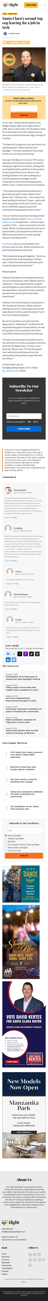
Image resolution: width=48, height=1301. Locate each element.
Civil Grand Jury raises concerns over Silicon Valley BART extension (26, 754)
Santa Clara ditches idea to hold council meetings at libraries (22, 731)
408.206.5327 (7, 1229)
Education (6, 1263)
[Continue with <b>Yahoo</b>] (25, 654)
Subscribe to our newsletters (14, 1240)
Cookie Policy (17, 1279)
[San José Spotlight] (10, 4)
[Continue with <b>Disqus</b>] (14, 659)
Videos (4, 1274)
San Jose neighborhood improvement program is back (21, 699)
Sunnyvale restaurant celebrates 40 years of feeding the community (24, 710)
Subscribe (31, 5)
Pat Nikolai (7, 244)
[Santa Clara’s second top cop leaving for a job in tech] (24, 64)
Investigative (7, 1268)
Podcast (5, 1271)
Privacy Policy (8, 1279)
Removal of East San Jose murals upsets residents (23, 768)
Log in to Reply (11, 517)
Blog (4, 14)
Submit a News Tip (10, 1237)
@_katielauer (9, 371)
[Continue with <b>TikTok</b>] (31, 654)
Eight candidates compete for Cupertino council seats (21, 721)
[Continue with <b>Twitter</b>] (19, 654)
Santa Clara (13, 14)
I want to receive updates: (15, 422)
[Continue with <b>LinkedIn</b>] (8, 659)
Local (4, 1254)
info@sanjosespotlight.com (13, 1232)
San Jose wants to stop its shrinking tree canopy (23, 780)
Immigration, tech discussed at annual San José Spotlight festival (23, 678)
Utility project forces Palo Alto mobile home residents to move (22, 688)
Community (6, 1265)
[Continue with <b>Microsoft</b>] (37, 654)
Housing (5, 1260)
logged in (21, 648)
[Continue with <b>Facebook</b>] (8, 654)
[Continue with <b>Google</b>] (14, 654)
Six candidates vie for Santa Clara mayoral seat (24, 807)
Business (6, 1257)
